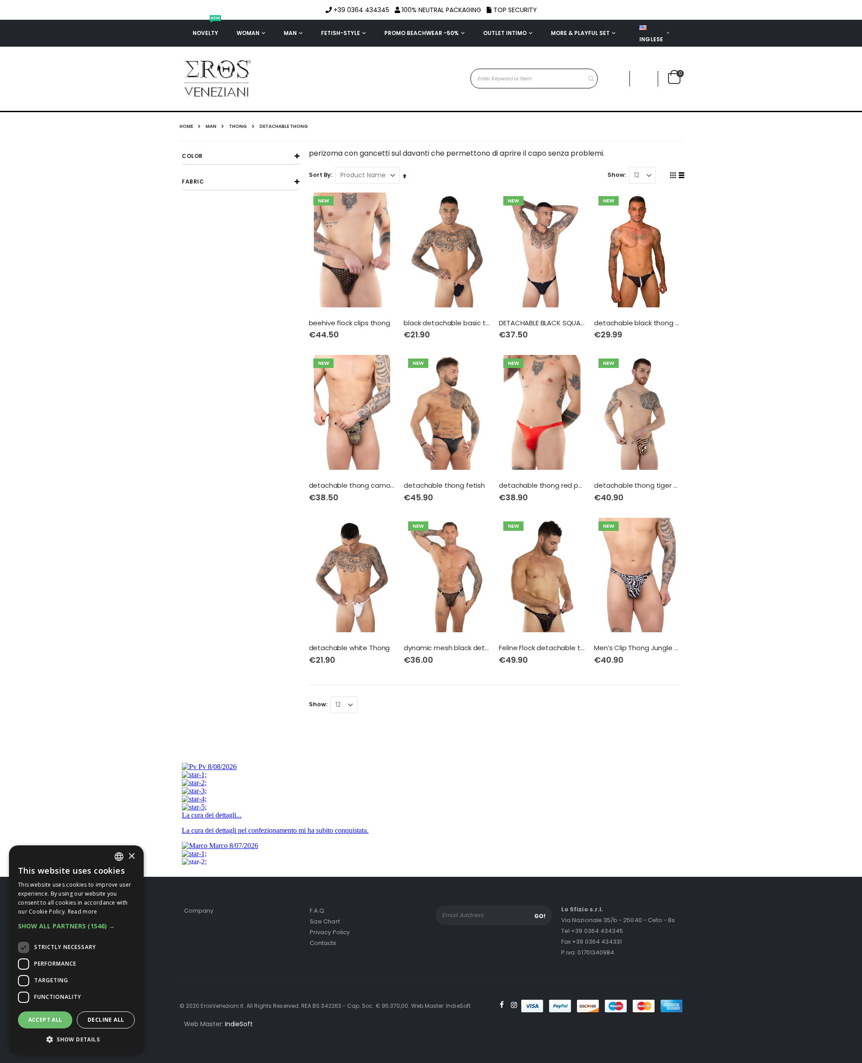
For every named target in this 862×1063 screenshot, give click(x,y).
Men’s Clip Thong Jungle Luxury (637, 647)
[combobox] (534, 78)
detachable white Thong (349, 647)
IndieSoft (239, 1023)
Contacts (323, 943)
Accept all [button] (45, 1020)
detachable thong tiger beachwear (637, 485)
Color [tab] (192, 156)
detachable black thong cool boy (637, 323)
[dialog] (76, 949)
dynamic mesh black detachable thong (447, 647)
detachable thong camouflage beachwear (352, 485)
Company (198, 910)
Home (186, 126)
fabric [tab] (193, 181)
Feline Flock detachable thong (542, 647)
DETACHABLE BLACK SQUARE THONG (542, 323)
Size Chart (325, 921)
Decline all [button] (106, 1020)
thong (238, 126)
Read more (82, 911)
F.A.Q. (317, 910)
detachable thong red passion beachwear (542, 485)
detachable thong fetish (444, 485)
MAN (211, 126)
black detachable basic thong (447, 323)
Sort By (320, 175)
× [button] (131, 856)
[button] (643, 79)
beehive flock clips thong (349, 323)
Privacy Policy (330, 932)
